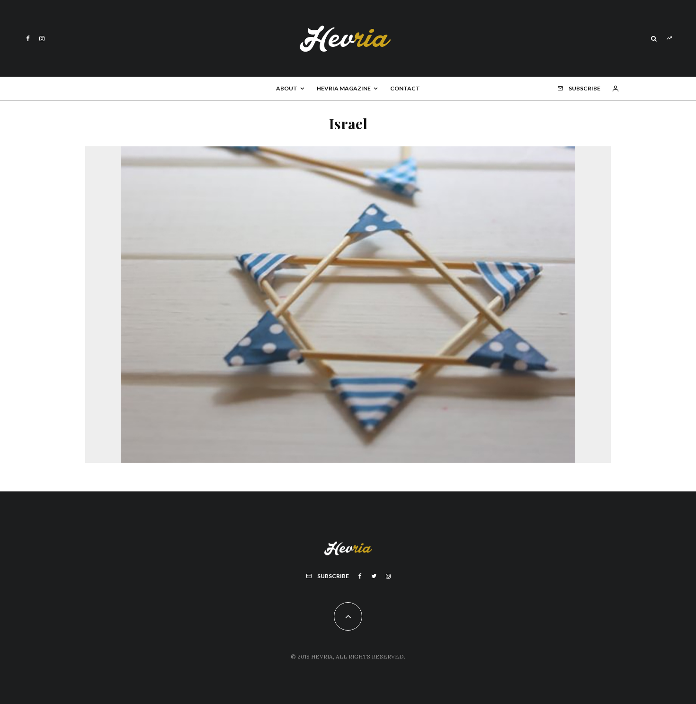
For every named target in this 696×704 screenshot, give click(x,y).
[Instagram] (42, 39)
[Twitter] (373, 576)
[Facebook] (28, 39)
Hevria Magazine (344, 88)
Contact (405, 88)
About (286, 88)
